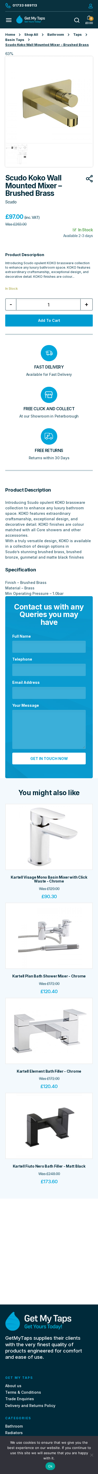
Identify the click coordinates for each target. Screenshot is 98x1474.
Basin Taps (14, 40)
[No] (91, 1455)
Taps (77, 35)
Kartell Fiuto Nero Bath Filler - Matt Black (49, 1166)
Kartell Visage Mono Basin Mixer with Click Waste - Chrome (49, 879)
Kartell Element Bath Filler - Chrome (49, 1071)
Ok (50, 1466)
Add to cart (49, 320)
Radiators (14, 1432)
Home (10, 35)
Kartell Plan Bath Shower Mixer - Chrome (49, 976)
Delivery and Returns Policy (30, 1405)
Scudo (10, 202)
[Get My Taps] (30, 22)
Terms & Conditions (23, 1392)
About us (13, 1386)
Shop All (31, 35)
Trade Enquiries (19, 1399)
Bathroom (55, 35)
